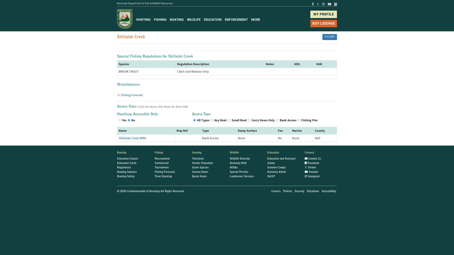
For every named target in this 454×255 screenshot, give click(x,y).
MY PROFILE (323, 14)
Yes (124, 120)
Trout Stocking (163, 176)
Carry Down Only (263, 120)
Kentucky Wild (238, 163)
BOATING (177, 19)
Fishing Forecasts (165, 172)
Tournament (162, 167)
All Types (203, 120)
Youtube (313, 172)
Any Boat (220, 120)
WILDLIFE (194, 19)
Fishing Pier (309, 120)
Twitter (310, 167)
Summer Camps (276, 167)
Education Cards (126, 163)
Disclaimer (313, 191)
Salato (271, 163)
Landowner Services (242, 176)
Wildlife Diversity (240, 158)
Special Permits (239, 172)
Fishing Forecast (132, 95)
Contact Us (314, 158)
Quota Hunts (199, 176)
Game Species (200, 167)
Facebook (313, 163)
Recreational (162, 158)
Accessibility (329, 191)
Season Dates (200, 172)
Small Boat (239, 120)
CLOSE (330, 37)
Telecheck (198, 158)
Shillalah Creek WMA (132, 138)
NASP (271, 176)
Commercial (162, 163)
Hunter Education (202, 163)
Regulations (124, 167)
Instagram (313, 176)
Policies (287, 191)
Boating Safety (126, 176)
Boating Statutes (127, 172)
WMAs (234, 167)
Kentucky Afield (276, 172)
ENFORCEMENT (236, 19)
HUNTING (143, 19)
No (133, 120)
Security (299, 191)
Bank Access (288, 120)
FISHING (160, 19)
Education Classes (127, 158)
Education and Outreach (281, 158)
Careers (276, 191)
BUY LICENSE (323, 24)
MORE (255, 19)
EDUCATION (213, 19)
